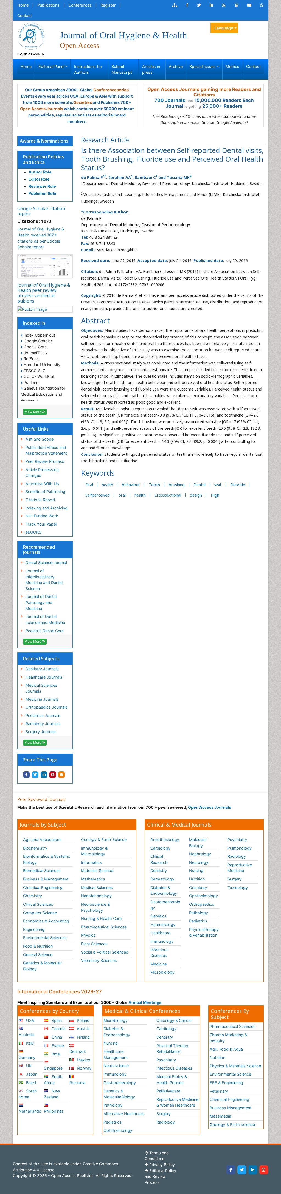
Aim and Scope (40, 439)
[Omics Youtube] (249, 5)
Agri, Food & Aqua (226, 1049)
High (215, 495)
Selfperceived (97, 495)
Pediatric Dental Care (45, 630)
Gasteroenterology (165, 904)
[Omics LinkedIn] (211, 5)
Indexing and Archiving (47, 508)
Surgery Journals (41, 731)
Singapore (53, 1068)
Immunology (161, 941)
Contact (24, 15)
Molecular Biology (198, 842)
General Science (37, 954)
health (107, 484)
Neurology (198, 862)
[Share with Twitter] (35, 774)
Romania (77, 1082)
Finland (83, 1037)
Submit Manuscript (121, 69)
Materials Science (97, 870)
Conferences (80, 5)
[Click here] (174, 5)
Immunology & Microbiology (94, 851)
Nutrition (197, 879)
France (57, 1045)
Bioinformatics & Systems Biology (46, 859)
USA (29, 1020)
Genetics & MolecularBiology (119, 1093)
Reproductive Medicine (239, 867)
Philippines (54, 1111)
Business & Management (45, 879)
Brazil (30, 1082)
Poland (82, 1020)
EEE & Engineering (226, 1082)
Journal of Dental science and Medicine (45, 619)
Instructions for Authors (88, 69)
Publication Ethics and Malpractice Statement (46, 450)
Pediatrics (198, 921)
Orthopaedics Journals (47, 707)
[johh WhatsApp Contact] (262, 5)
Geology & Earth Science (104, 839)
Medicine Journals (42, 699)
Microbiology (162, 972)
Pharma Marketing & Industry (228, 1037)
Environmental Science (230, 1074)
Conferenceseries (111, 89)
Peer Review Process (45, 461)
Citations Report (40, 499)
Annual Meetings (144, 1002)
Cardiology (160, 848)
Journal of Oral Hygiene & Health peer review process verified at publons (43, 293)
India (55, 1053)
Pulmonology (239, 848)
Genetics (158, 916)
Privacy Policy (161, 1164)
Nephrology (200, 853)
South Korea (28, 1093)
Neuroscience (116, 1065)
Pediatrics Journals (43, 715)
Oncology (198, 887)
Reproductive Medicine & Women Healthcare (177, 1102)
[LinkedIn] (252, 1169)
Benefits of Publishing (45, 491)
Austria (83, 1028)
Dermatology (162, 879)
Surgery (234, 879)
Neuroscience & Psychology (95, 907)
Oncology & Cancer (174, 1020)
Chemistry (32, 895)
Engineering (33, 929)
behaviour (131, 484)
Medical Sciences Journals (41, 688)
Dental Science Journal (46, 562)
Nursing (196, 870)
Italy (29, 1043)
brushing (177, 484)
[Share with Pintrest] (52, 774)
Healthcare (160, 932)
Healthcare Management (115, 1054)
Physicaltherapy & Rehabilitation (204, 932)
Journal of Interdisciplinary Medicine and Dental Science (44, 579)
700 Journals (169, 100)
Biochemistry (35, 848)
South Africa (53, 1079)
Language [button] (223, 27)
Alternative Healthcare (123, 1113)
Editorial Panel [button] (51, 66)
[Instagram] (263, 1169)
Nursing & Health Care (101, 918)
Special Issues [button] (202, 66)
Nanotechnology (96, 895)
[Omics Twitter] (199, 5)
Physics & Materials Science (235, 1066)
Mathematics (93, 879)
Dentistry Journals (42, 668)
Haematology (162, 924)
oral (122, 495)
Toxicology (237, 887)
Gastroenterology (119, 1082)
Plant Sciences (94, 943)
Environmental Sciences (45, 937)
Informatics (91, 862)
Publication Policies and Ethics (43, 159)
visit (217, 484)
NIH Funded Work (42, 516)
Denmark (77, 1051)
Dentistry (158, 870)
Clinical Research (159, 859)
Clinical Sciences (38, 904)
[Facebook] (230, 1169)
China (56, 1037)
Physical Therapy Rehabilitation (172, 1048)
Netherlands (30, 1111)
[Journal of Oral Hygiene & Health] (31, 36)
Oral (89, 484)
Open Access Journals (41, 108)
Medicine (158, 964)
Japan (31, 1074)
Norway (83, 1068)
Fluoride (237, 484)
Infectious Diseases (159, 952)
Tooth (154, 484)
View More (33, 412)
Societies (83, 102)
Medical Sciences (97, 887)
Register (108, 5)
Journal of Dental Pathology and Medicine (41, 602)
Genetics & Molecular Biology (42, 966)
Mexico (83, 1060)
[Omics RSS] (224, 5)
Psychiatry (237, 839)
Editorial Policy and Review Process (160, 1176)
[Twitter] (241, 1169)
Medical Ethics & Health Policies (171, 1079)
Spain (56, 1020)
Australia (27, 1034)
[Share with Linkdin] (44, 774)
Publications (48, 5)
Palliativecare (168, 1090)
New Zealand (52, 1093)
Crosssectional (167, 495)
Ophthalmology (203, 895)
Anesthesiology (164, 839)
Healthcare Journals (44, 677)
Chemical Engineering (43, 887)
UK (28, 1065)
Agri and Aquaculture (42, 839)
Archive (176, 66)
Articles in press (151, 69)
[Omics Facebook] (187, 5)
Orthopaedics (201, 904)
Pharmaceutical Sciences (104, 927)
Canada (58, 1028)
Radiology (236, 856)
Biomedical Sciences (42, 870)
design (196, 495)
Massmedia (220, 1116)
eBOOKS (33, 532)
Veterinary (219, 1091)
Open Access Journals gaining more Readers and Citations (204, 92)
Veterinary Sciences (99, 960)
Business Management (230, 1107)
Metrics (232, 66)
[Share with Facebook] (26, 774)
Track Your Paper (41, 524)
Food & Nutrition (38, 946)
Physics (88, 935)
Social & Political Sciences (104, 952)
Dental (199, 484)
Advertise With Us (42, 483)
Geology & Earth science (232, 1124)
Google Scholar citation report (41, 211)
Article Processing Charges (42, 472)
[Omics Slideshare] (236, 5)
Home (23, 5)
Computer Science (40, 912)
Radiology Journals (43, 723)
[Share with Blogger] (61, 774)
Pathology (198, 912)
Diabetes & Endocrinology (163, 890)
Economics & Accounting (46, 921)
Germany (27, 1057)
